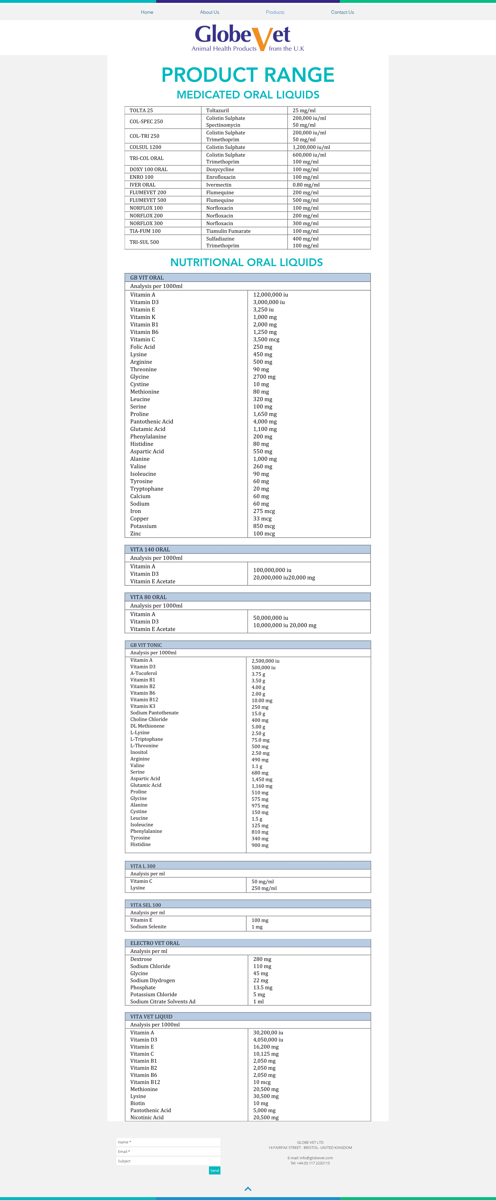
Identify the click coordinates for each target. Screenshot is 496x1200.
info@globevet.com (316, 1157)
